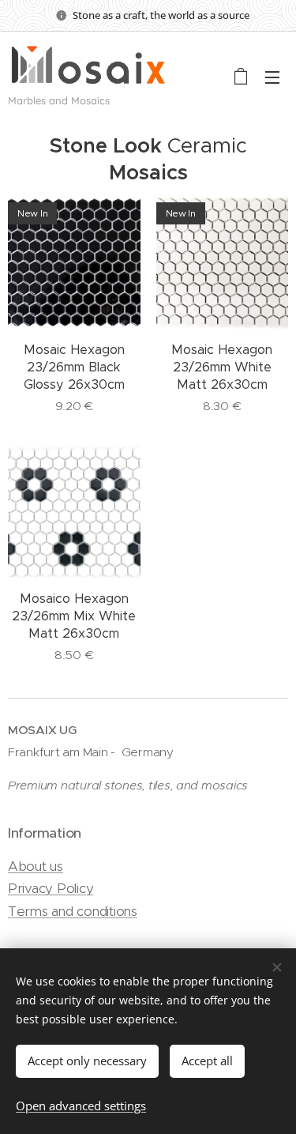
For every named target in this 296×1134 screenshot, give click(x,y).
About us (35, 866)
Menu (272, 76)
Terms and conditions (72, 911)
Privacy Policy (50, 888)
